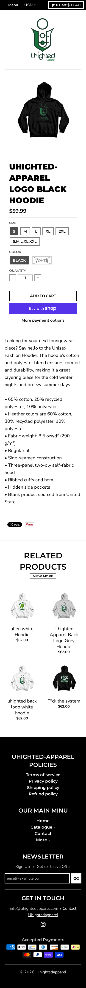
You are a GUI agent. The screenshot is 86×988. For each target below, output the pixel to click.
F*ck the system (63, 701)
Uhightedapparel (51, 972)
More (41, 839)
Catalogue (41, 827)
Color (15, 252)
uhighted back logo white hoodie (22, 707)
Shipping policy (43, 787)
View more (43, 576)
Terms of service (43, 774)
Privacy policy (43, 781)
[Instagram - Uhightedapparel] (43, 924)
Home (43, 820)
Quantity (17, 270)
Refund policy (43, 793)
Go (76, 878)
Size (12, 223)
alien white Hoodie (22, 632)
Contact (43, 833)
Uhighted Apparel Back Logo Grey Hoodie (64, 638)
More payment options (43, 320)
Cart (68, 5)
